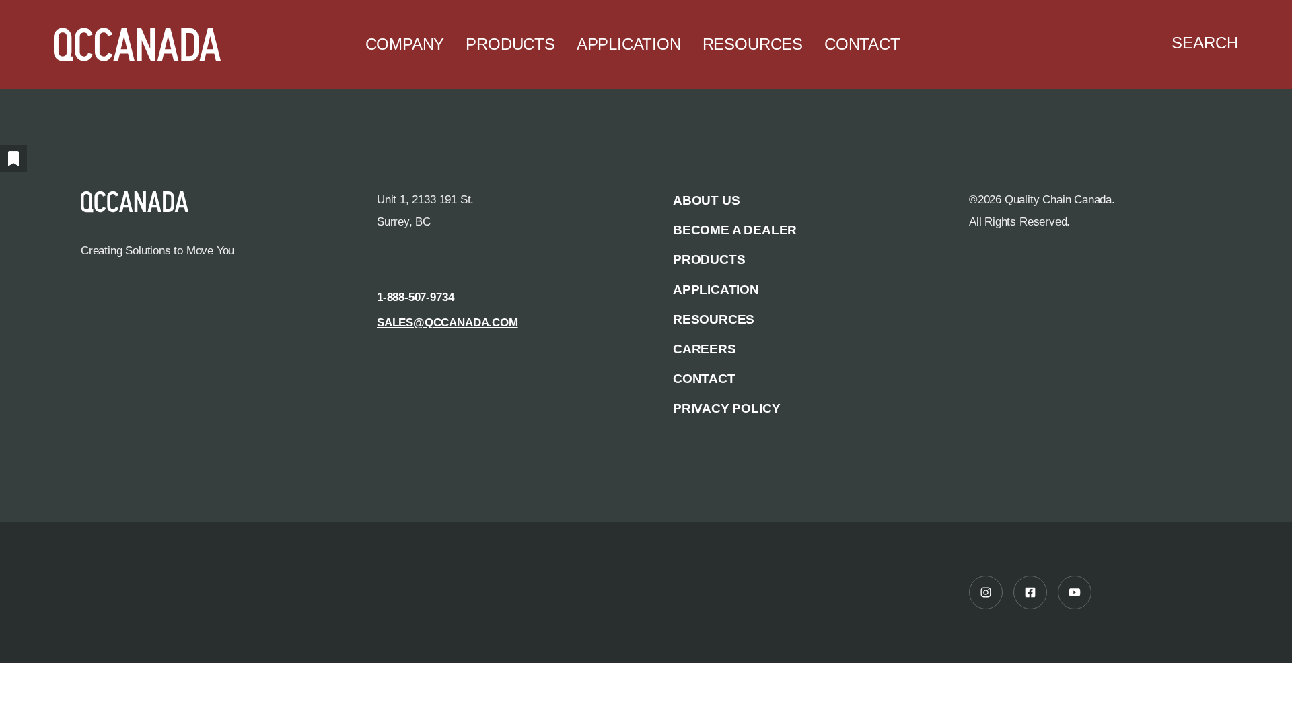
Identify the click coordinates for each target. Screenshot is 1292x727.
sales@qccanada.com (447, 322)
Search (1205, 43)
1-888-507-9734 (415, 297)
